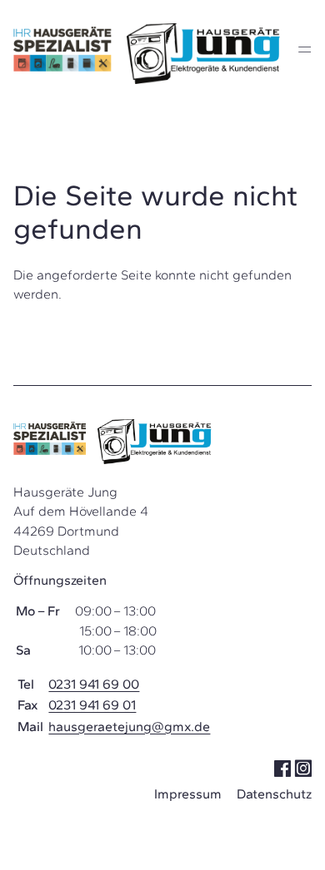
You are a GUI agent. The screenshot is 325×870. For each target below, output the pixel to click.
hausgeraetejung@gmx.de (129, 726)
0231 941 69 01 (92, 705)
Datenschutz (274, 794)
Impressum (188, 794)
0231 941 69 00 (93, 684)
